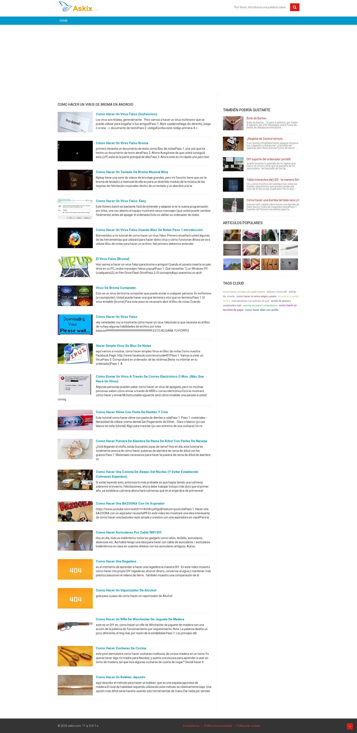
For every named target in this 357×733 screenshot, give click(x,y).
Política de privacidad (218, 725)
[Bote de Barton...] (233, 123)
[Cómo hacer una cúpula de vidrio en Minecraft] (232, 264)
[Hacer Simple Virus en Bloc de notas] (75, 354)
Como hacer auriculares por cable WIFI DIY (129, 532)
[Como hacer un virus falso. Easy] (75, 210)
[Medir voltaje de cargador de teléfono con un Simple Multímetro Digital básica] (251, 264)
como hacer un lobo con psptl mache (244, 292)
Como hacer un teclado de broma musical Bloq (132, 172)
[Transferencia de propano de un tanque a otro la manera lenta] (289, 235)
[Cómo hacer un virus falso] (75, 325)
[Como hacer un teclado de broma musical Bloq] (75, 181)
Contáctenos (191, 725)
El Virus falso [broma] (112, 259)
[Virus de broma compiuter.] (75, 296)
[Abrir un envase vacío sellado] (251, 250)
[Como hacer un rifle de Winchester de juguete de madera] (75, 628)
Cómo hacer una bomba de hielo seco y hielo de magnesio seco (288, 200)
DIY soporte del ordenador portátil (268, 159)
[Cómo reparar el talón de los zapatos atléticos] (270, 235)
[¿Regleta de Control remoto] (233, 144)
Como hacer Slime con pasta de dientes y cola (132, 412)
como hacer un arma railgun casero (256, 296)
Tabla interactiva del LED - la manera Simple (275, 179)
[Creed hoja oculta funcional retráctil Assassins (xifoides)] (289, 250)
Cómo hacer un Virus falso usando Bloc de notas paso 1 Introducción (149, 230)
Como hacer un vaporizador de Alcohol (126, 590)
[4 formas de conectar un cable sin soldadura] (270, 264)
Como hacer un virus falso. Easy (121, 201)
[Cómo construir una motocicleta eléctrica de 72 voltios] (251, 235)
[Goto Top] (350, 726)
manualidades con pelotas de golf (250, 301)
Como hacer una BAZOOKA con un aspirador (130, 503)
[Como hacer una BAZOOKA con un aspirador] (75, 512)
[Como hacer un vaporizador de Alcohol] (75, 599)
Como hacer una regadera (116, 561)
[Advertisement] (178, 56)
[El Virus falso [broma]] (75, 267)
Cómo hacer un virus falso (116, 317)
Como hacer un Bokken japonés (120, 677)
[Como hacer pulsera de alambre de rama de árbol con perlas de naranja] (75, 450)
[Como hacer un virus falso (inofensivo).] (75, 123)
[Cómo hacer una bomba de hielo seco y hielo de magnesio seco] (233, 205)
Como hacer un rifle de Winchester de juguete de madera (140, 619)
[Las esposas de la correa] (232, 250)
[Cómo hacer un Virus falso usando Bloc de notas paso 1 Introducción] (75, 238)
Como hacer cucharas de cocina (121, 648)
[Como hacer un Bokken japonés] (75, 686)
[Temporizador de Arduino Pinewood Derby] (232, 235)
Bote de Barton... (257, 118)
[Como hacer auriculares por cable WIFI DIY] (75, 541)
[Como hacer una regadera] (75, 570)
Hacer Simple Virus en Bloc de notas (123, 346)
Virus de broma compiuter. (116, 288)
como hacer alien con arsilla (261, 309)
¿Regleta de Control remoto (265, 138)
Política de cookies (249, 725)
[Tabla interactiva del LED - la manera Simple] (233, 185)
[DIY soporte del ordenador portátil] (233, 164)
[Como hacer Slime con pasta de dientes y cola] (75, 421)
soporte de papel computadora (260, 305)
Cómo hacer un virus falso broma (122, 143)
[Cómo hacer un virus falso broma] (75, 152)
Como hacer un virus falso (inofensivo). (127, 114)
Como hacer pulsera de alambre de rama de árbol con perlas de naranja (151, 441)
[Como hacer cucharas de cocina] (75, 657)
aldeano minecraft (277, 292)
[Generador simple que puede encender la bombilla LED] (289, 264)
